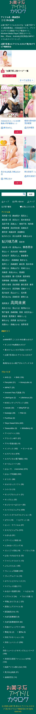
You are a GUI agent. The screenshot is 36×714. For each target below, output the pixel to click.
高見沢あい (28, 312)
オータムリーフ (11, 464)
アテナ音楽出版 (11, 443)
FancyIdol (8, 382)
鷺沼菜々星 (6, 219)
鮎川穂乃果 (10, 241)
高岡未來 (18, 302)
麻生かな (5, 320)
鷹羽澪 (4, 232)
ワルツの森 (26, 596)
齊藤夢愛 (5, 228)
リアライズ (9, 596)
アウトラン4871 (11, 438)
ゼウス (7, 520)
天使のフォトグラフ (12, 627)
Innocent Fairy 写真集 (13, 392)
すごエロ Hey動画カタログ (15, 345)
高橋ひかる (15, 324)
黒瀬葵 (22, 272)
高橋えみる (27, 236)
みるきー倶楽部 (11, 591)
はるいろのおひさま (12, 555)
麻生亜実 (24, 284)
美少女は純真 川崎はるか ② (10, 172)
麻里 (31, 284)
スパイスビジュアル (12, 510)
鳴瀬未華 (12, 232)
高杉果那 (16, 284)
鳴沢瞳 (30, 223)
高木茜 (23, 292)
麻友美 (22, 264)
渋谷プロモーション (12, 637)
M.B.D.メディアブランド (14, 403)
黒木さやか (6, 308)
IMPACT (8, 387)
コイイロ (8, 489)
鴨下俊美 (5, 312)
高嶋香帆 (14, 312)
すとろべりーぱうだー (13, 505)
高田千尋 (5, 223)
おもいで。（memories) (14, 469)
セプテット (22, 520)
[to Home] (18, 13)
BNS (17, 377)
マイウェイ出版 (11, 586)
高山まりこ (15, 292)
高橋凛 (4, 272)
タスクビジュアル (12, 530)
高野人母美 (6, 284)
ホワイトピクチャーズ (13, 581)
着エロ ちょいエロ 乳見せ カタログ (18, 350)
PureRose (8, 418)
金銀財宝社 (9, 677)
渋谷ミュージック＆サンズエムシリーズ (18, 650)
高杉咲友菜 (15, 228)
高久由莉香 (17, 236)
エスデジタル (10, 454)
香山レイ (5, 251)
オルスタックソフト (12, 484)
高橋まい (14, 223)
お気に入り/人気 (27, 207)
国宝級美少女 (10, 612)
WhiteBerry (26, 428)
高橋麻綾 (15, 260)
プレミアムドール (12, 576)
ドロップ (28, 550)
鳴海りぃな (21, 316)
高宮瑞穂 (16, 288)
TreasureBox (9, 428)
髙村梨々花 (6, 215)
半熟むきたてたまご (12, 601)
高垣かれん (13, 272)
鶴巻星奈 (28, 247)
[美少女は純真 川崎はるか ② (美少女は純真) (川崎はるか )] (11, 168)
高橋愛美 (22, 280)
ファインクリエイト (12, 561)
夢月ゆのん (8, 127)
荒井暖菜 (30, 127)
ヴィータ (26, 448)
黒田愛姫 (14, 280)
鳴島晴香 (22, 251)
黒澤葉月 (12, 316)
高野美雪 (24, 324)
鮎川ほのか (21, 320)
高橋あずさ (15, 268)
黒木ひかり (6, 288)
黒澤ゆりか (25, 308)
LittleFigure (9, 397)
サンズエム (9, 499)
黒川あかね (6, 296)
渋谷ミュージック (12, 642)
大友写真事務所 (11, 617)
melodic (8, 408)
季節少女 (8, 632)
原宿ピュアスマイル (12, 606)
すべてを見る (26, 80)
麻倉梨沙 (16, 215)
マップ (31, 201)
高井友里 (14, 251)
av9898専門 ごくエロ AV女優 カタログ (18, 339)
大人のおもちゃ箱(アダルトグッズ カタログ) (18, 363)
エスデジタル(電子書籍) (14, 459)
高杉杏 (22, 241)
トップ (5, 201)
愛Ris (21, 632)
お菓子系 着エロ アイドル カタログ (18, 355)
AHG (6, 377)
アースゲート (10, 433)
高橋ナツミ (25, 288)
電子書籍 (6, 207)
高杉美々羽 (6, 247)
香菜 (21, 312)
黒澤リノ (5, 264)
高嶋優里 (14, 264)
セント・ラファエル (12, 525)
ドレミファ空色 (11, 550)
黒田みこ (24, 215)
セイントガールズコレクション (17, 515)
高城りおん (25, 268)
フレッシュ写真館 (12, 571)
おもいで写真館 (11, 474)
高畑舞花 (21, 232)
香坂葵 (4, 316)
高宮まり (16, 219)
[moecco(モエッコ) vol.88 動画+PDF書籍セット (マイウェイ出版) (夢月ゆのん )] (11, 117)
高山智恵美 (6, 276)
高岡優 (13, 320)
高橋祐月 (24, 228)
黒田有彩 (26, 276)
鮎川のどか (6, 236)
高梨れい (5, 324)
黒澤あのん (17, 247)
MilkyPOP (22, 408)
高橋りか (5, 268)
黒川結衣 (5, 292)
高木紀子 (5, 255)
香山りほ (16, 308)
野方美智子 (31, 176)
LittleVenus (25, 397)
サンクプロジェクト (12, 494)
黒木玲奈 (29, 264)
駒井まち (23, 260)
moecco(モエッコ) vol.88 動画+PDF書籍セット (10, 121)
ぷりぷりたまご (11, 566)
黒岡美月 (5, 303)
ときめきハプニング (12, 545)
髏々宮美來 (17, 276)
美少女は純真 (10, 672)
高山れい (6, 259)
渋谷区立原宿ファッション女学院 (18, 659)
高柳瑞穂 (5, 280)
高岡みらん (15, 255)
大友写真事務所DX (12, 622)
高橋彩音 (16, 296)
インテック (9, 448)
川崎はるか (8, 178)
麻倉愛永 (24, 255)
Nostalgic (8, 413)
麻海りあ (24, 296)
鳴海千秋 (22, 223)
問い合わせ (18, 201)
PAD (22, 413)
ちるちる (8, 535)
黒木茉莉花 (25, 219)
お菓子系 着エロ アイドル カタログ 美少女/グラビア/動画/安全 (18, 45)
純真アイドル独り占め (13, 667)
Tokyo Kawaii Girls (12, 423)
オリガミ (8, 479)
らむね (27, 591)
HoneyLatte (24, 382)
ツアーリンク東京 (12, 540)
